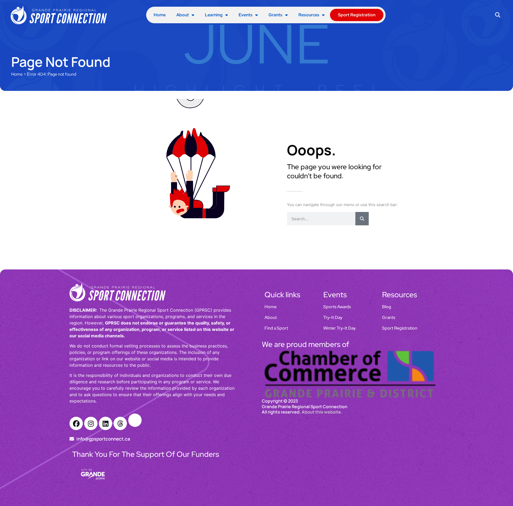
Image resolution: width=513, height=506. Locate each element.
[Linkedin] (105, 423)
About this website (321, 435)
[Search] (362, 218)
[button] (497, 15)
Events (245, 15)
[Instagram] (91, 423)
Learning (214, 15)
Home (160, 15)
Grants (275, 15)
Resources (308, 15)
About (182, 15)
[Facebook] (76, 423)
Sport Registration (356, 15)
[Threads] (120, 423)
